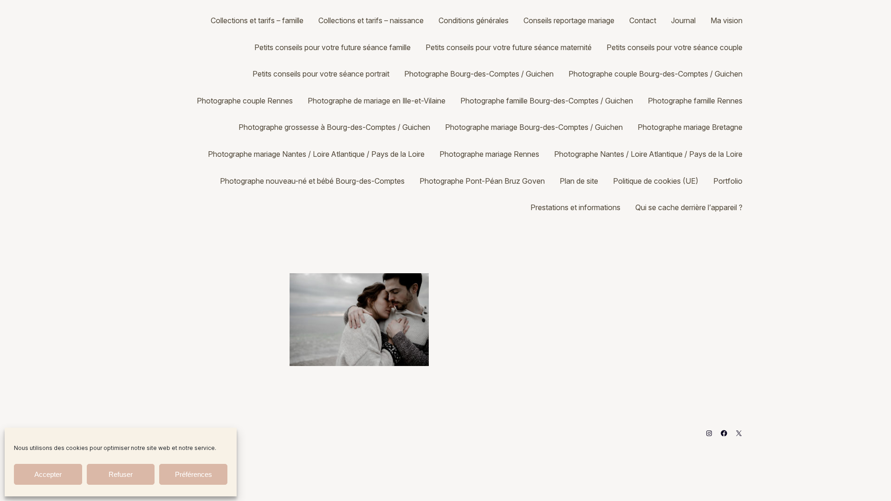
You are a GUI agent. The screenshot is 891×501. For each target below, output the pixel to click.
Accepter (48, 474)
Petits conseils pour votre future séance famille (332, 47)
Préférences (193, 474)
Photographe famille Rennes (695, 100)
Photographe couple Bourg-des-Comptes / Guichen (655, 73)
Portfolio (727, 181)
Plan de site (579, 181)
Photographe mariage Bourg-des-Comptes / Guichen (534, 127)
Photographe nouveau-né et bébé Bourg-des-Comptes (312, 181)
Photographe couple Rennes (245, 100)
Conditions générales (474, 20)
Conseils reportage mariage (568, 20)
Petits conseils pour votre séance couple (674, 47)
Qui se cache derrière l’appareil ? (688, 207)
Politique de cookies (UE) (655, 181)
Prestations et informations (575, 207)
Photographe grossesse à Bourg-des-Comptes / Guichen (334, 127)
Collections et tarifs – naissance (371, 20)
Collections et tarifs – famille (257, 20)
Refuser (121, 474)
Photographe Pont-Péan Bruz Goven (482, 181)
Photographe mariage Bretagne (690, 127)
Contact (642, 20)
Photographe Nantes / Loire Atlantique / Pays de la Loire (648, 154)
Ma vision (726, 20)
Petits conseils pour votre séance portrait (320, 73)
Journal (683, 20)
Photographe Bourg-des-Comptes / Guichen (479, 73)
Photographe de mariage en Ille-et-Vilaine (377, 100)
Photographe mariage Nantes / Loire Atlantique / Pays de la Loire (316, 154)
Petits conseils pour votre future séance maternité (509, 47)
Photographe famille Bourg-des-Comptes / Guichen (546, 100)
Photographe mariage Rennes (489, 154)
